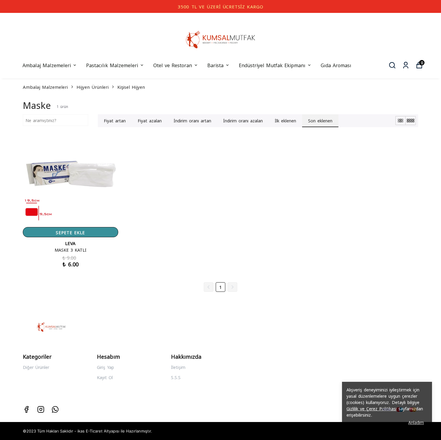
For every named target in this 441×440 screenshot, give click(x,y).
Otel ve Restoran (172, 65)
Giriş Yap (105, 367)
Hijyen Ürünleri (92, 86)
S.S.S (176, 377)
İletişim (178, 367)
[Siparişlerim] (406, 65)
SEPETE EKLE (70, 232)
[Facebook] (26, 409)
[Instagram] (40, 409)
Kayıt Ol (105, 377)
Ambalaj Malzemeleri (46, 65)
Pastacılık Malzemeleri (112, 65)
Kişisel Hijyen (131, 86)
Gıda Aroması (336, 65)
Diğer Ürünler (36, 367)
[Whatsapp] (55, 409)
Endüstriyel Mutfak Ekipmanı (272, 65)
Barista (215, 65)
